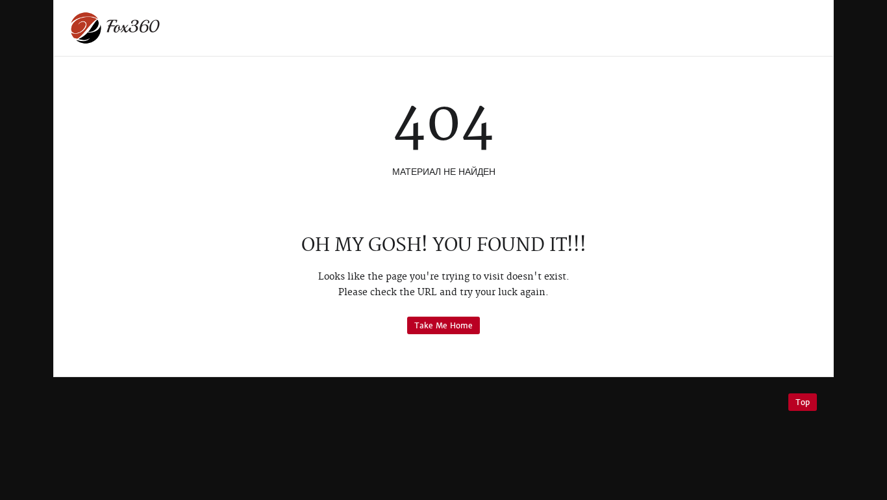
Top (802, 402)
